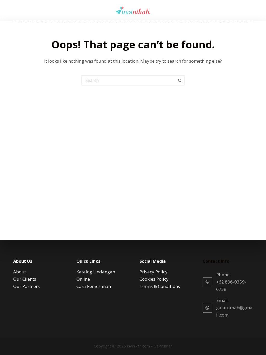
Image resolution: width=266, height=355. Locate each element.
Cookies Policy (154, 279)
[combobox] (128, 80)
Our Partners (26, 286)
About (19, 272)
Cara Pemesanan (93, 286)
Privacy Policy (153, 272)
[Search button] (179, 80)
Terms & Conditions (159, 286)
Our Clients (24, 279)
